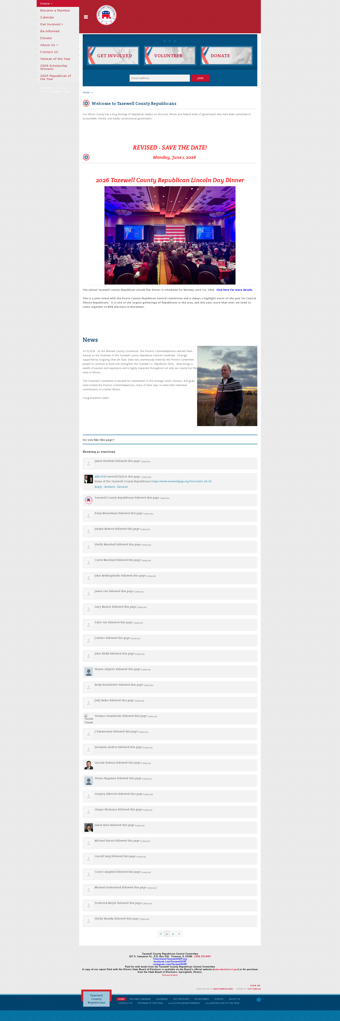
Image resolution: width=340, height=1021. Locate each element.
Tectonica (254, 989)
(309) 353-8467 (202, 956)
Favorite (122, 486)
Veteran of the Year (55, 59)
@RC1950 (101, 476)
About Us (48, 45)
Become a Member (55, 10)
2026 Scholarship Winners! (53, 67)
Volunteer (168, 55)
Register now (61, 91)
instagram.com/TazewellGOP (170, 964)
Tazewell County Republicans (96, 999)
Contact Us (49, 52)
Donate (46, 38)
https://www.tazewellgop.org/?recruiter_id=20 (181, 481)
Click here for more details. (235, 289)
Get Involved (50, 24)
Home (45, 3)
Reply (98, 486)
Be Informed (50, 31)
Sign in (44, 87)
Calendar (47, 17)
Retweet (109, 486)
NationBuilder (223, 989)
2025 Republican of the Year (55, 77)
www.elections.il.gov (225, 969)
